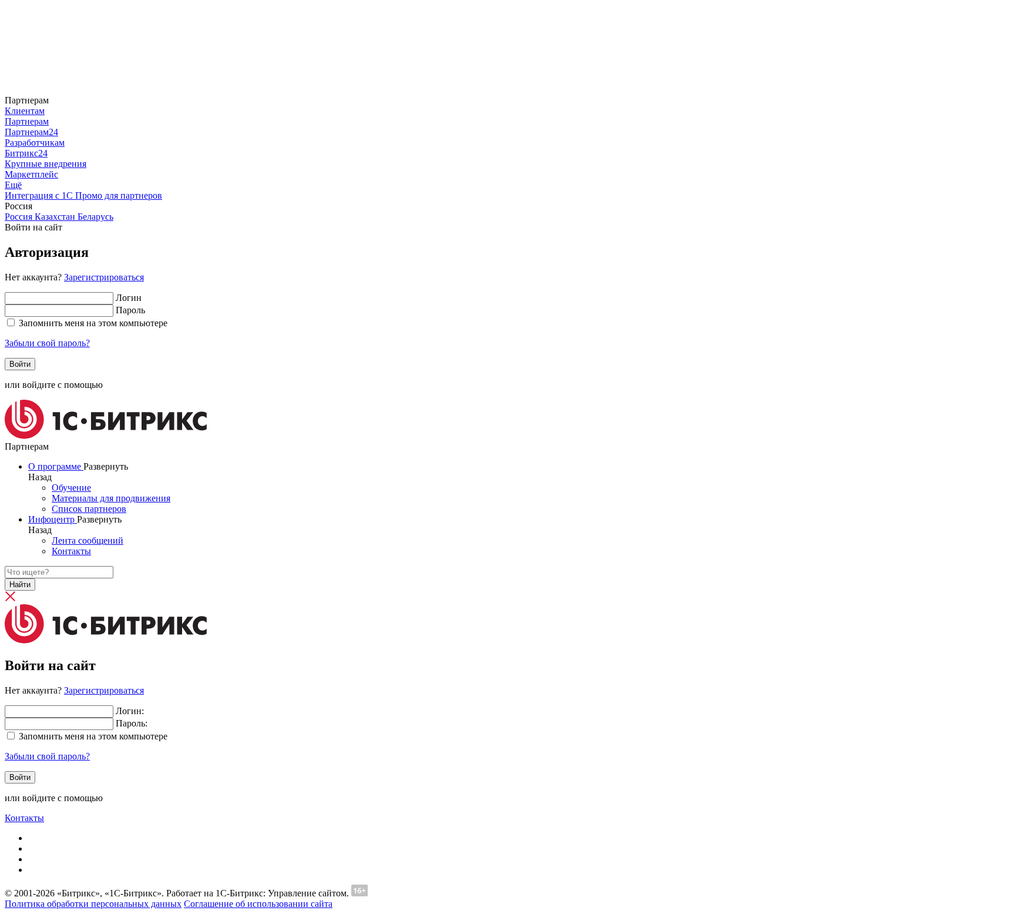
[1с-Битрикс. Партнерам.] (106, 436)
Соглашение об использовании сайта (258, 904)
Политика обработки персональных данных (93, 904)
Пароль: (131, 723)
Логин (129, 298)
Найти (20, 584)
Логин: (130, 711)
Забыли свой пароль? (47, 343)
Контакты (24, 818)
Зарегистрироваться (104, 277)
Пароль (130, 310)
